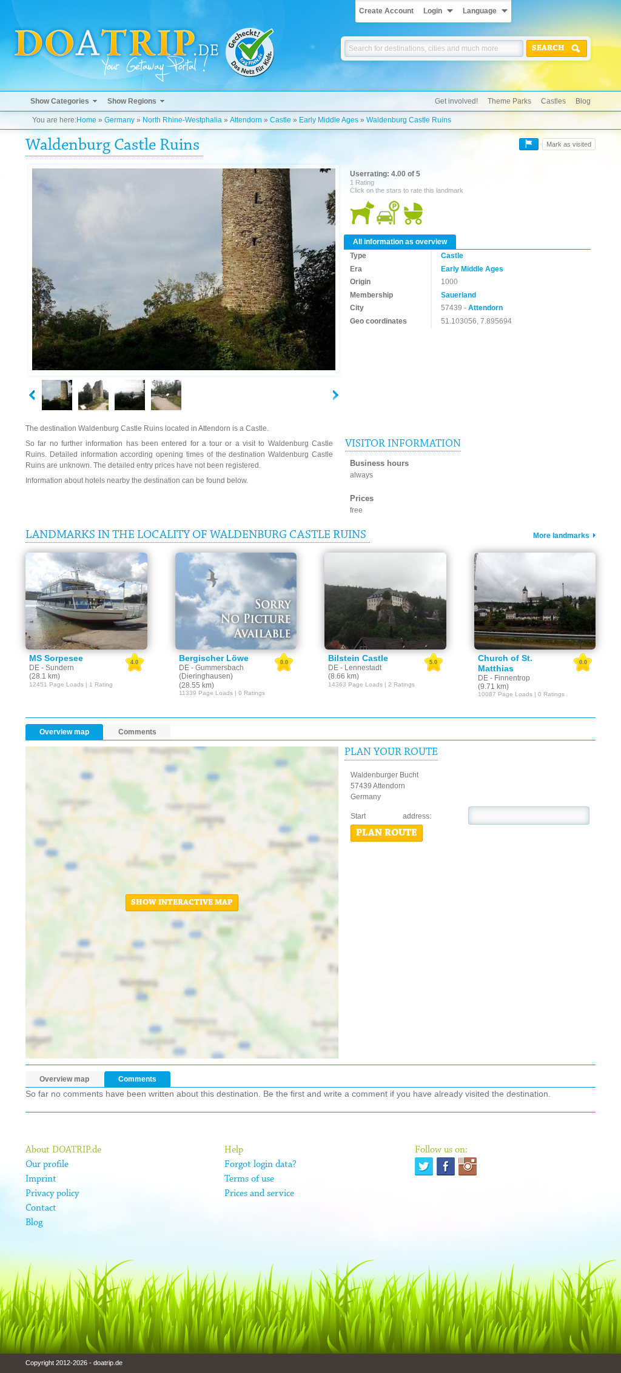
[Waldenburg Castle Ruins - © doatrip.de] (184, 270)
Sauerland (458, 295)
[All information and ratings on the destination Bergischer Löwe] (236, 601)
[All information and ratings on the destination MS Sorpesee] (86, 601)
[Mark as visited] (529, 144)
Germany (119, 120)
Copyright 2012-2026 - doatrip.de (74, 1362)
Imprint (40, 1179)
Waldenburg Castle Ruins (408, 120)
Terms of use (249, 1179)
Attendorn (246, 120)
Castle (280, 120)
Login (432, 11)
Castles (553, 101)
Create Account (386, 11)
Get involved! (456, 101)
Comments (137, 732)
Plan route (386, 833)
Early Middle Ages (328, 120)
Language (480, 11)
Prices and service (259, 1193)
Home (86, 120)
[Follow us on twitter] (424, 1166)
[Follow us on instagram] (467, 1166)
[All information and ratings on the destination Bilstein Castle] (385, 601)
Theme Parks (509, 101)
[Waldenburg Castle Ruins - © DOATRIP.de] (93, 395)
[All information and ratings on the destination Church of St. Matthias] (535, 601)
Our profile (47, 1164)
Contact (40, 1208)
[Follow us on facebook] (446, 1166)
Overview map (64, 732)
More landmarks (561, 535)
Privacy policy (52, 1193)
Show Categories (59, 101)
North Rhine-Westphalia (182, 120)
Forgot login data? (260, 1164)
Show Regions (131, 101)
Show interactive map (182, 903)
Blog (583, 101)
